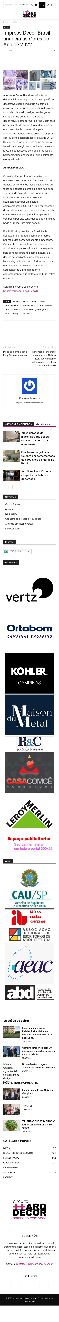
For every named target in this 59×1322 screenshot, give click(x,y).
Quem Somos (12, 504)
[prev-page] (5, 487)
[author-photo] (29, 393)
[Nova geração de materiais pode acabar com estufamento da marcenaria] (11, 436)
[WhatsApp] (39, 62)
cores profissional (12, 309)
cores (42, 301)
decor (7, 313)
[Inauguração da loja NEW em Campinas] (11, 1094)
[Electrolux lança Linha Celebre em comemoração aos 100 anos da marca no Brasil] (11, 456)
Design (16, 313)
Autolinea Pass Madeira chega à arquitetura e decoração (36, 475)
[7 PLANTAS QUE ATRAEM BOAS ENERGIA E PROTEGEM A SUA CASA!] (11, 1125)
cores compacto (11, 305)
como (33, 301)
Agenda (9, 509)
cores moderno (28, 305)
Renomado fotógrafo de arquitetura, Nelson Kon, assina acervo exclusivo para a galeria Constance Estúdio (43, 358)
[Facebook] (17, 62)
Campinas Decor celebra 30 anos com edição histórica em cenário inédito (38, 1051)
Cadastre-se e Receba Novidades (23, 518)
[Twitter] (24, 62)
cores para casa (45, 305)
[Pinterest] (32, 62)
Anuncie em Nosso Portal (19, 523)
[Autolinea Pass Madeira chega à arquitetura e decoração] (11, 475)
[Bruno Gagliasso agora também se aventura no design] (11, 1073)
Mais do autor (43, 424)
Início (5, 22)
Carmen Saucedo (29, 398)
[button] (5, 14)
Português (14, 551)
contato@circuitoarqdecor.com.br (34, 1263)
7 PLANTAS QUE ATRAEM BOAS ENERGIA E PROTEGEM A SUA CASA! (38, 1124)
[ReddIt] (54, 62)
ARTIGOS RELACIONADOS (18, 424)
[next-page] (11, 487)
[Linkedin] (47, 62)
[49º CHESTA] (11, 1109)
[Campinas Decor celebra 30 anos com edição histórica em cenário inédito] (11, 1051)
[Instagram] (19, 409)
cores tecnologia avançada (35, 309)
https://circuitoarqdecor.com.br (29, 403)
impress (26, 313)
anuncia (16, 301)
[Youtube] (46, 409)
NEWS (14, 22)
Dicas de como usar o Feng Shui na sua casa (15, 353)
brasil (25, 301)
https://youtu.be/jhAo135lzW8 (20, 290)
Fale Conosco (12, 528)
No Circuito (11, 513)
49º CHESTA (28, 1105)
